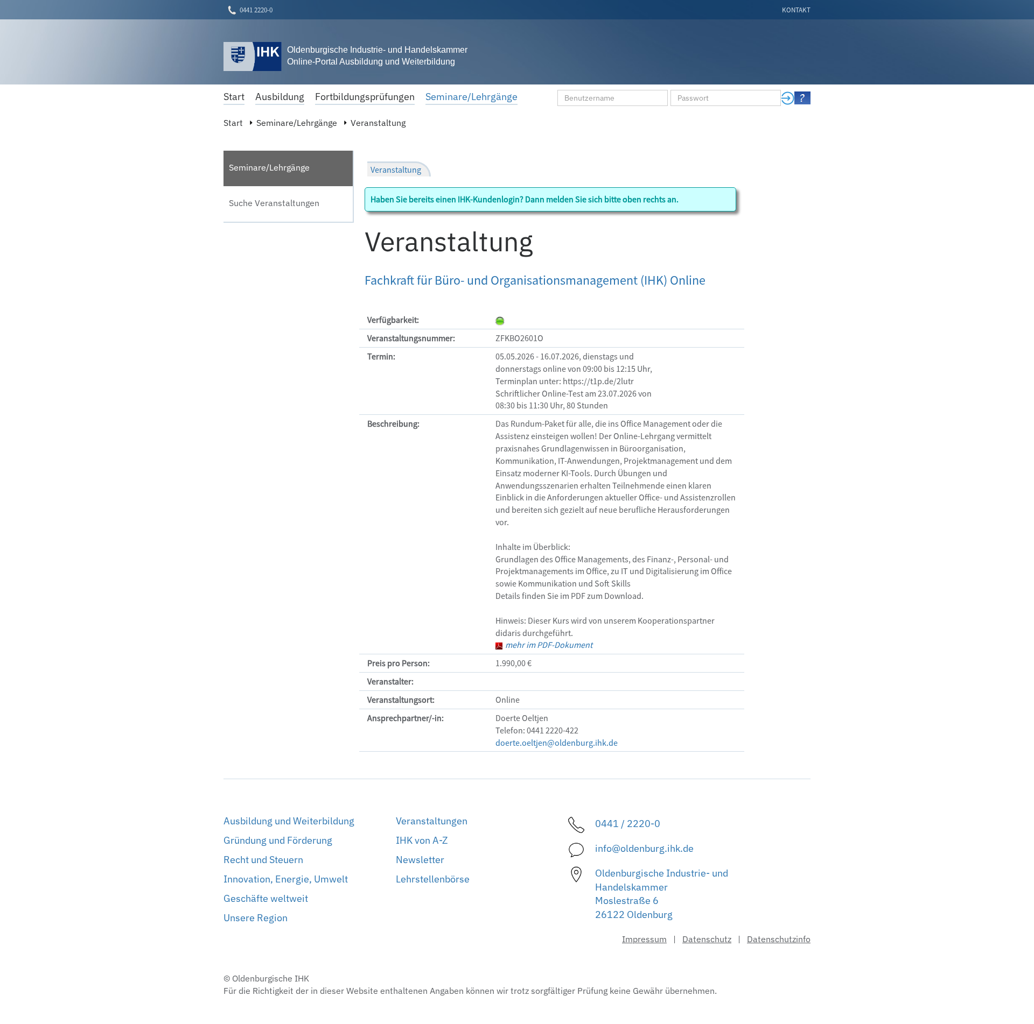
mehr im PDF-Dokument (548, 644)
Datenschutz (706, 939)
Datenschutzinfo (779, 939)
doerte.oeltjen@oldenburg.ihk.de (556, 742)
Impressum (644, 939)
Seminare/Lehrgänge (296, 122)
